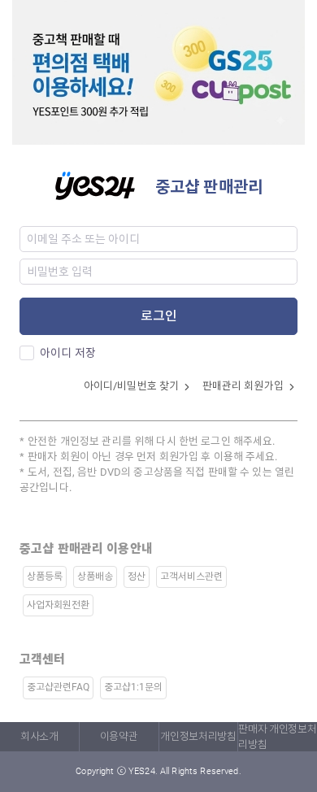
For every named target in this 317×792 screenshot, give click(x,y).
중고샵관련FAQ (58, 687)
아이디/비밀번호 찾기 (133, 386)
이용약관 (119, 736)
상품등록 (45, 576)
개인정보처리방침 (198, 736)
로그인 (159, 316)
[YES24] (104, 184)
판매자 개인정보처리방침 (277, 737)
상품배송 (95, 576)
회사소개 (39, 736)
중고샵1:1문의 (133, 687)
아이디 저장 (68, 352)
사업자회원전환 (58, 605)
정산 (136, 576)
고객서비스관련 (191, 576)
